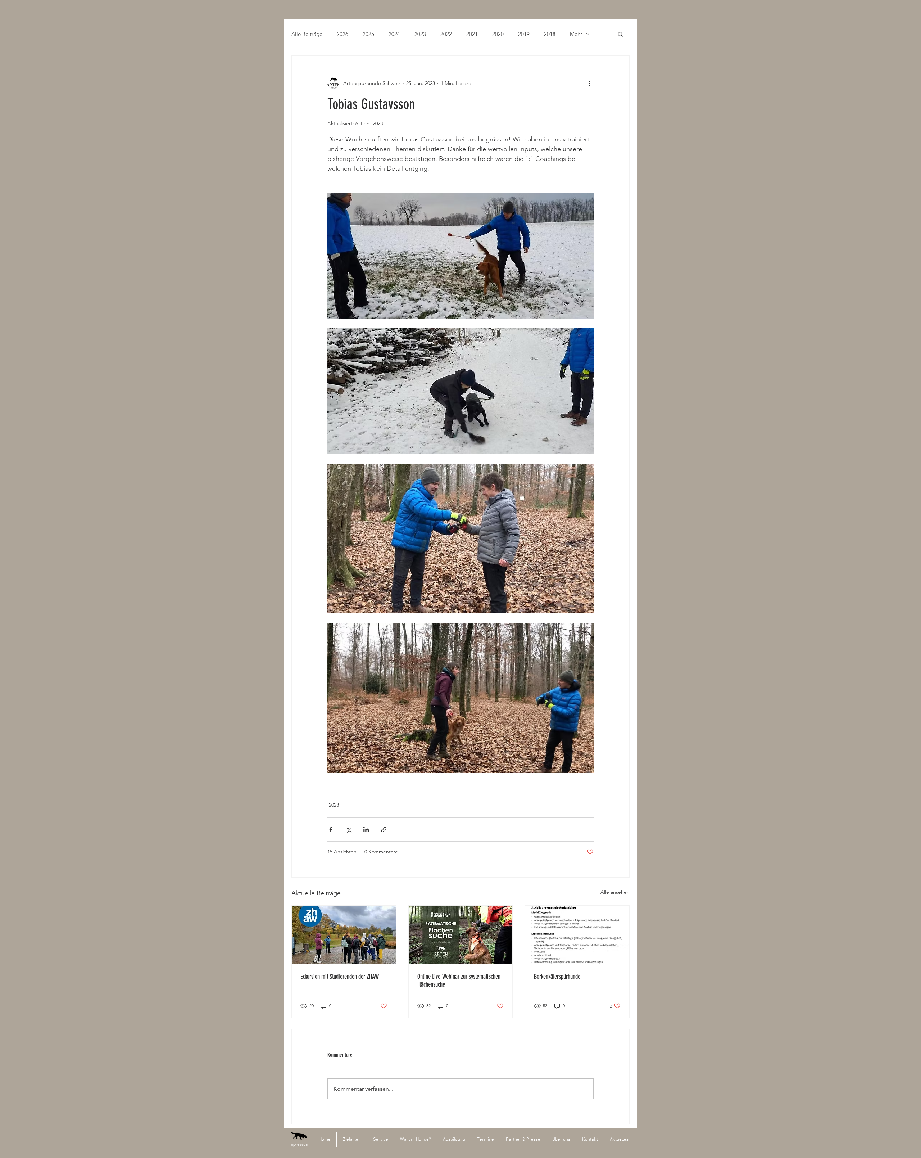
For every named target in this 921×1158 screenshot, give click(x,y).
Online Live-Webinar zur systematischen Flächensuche (458, 980)
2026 (342, 34)
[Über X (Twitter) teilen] (348, 829)
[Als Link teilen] (383, 829)
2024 (394, 34)
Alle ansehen (615, 892)
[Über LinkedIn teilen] (366, 829)
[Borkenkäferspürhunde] (577, 935)
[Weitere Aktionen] (589, 83)
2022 (446, 34)
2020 (498, 34)
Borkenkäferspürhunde (557, 977)
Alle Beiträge (306, 34)
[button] (620, 34)
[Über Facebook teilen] (330, 829)
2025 (368, 34)
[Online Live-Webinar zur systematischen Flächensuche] (461, 935)
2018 (549, 34)
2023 (420, 34)
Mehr (576, 34)
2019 (524, 34)
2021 (472, 34)
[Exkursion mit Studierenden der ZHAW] (344, 935)
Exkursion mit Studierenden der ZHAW (339, 977)
